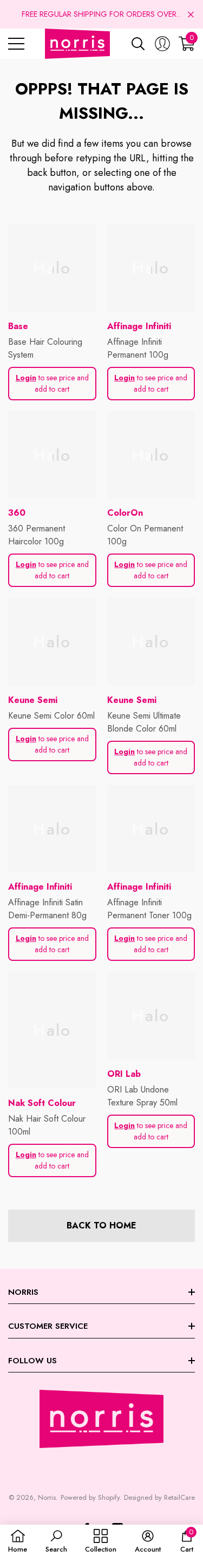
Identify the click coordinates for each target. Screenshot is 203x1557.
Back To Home (101, 1225)
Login (26, 377)
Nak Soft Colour (42, 1103)
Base (18, 326)
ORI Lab (124, 1074)
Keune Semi (32, 700)
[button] (191, 14)
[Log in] (162, 44)
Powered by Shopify (90, 1497)
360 (16, 513)
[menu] (16, 44)
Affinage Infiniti (139, 326)
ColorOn (125, 513)
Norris (47, 1497)
